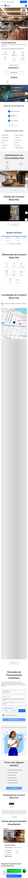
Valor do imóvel (6, 690)
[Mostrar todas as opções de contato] (20, 876)
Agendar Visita (14, 72)
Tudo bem (23, 1)
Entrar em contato (13, 876)
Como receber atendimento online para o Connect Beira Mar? (12, 873)
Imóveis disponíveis (13, 780)
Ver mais (15, 817)
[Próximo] (26, 93)
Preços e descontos (13, 772)
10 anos (6, 710)
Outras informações (13, 783)
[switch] (4, 715)
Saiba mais (12, 1)
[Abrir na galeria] (26, 100)
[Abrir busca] (26, 6)
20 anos (14, 710)
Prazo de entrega (12, 778)
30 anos (22, 710)
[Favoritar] (26, 42)
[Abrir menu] (2, 6)
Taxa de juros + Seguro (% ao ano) (10, 702)
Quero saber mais (14, 224)
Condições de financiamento (15, 770)
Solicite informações (14, 190)
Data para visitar (12, 775)
